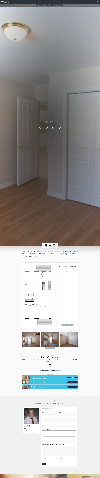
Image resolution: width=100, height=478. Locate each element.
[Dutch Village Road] (59, 433)
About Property (45, 370)
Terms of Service (58, 460)
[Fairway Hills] (59, 434)
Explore (72, 377)
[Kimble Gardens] (59, 435)
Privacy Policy (53, 460)
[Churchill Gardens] (59, 432)
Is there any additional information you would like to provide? (54, 444)
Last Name (61, 412)
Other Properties (55, 370)
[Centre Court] (59, 431)
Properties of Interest (46, 429)
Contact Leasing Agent (50, 132)
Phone (43, 423)
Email (43, 418)
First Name (44, 412)
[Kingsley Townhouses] (59, 436)
